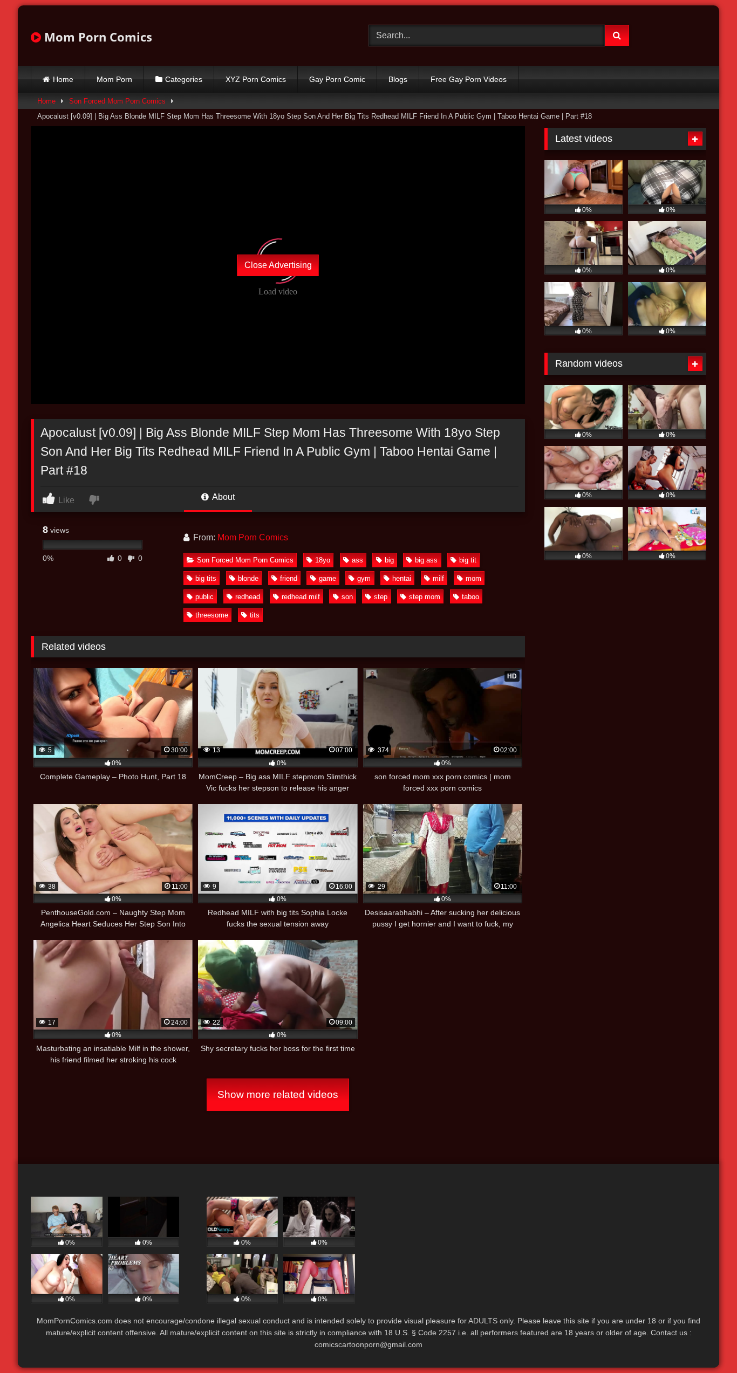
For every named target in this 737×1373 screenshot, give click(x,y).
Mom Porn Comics (96, 37)
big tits (205, 578)
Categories (183, 79)
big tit (467, 560)
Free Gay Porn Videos (469, 79)
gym (364, 578)
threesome (211, 615)
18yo (322, 560)
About (222, 497)
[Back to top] (703, 1340)
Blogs (397, 79)
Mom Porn (114, 79)
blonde (248, 578)
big (389, 560)
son (347, 597)
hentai (401, 578)
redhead (247, 597)
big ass (426, 560)
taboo (470, 597)
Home (63, 79)
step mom (424, 597)
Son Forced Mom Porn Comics (117, 101)
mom (473, 578)
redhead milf (301, 597)
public (204, 597)
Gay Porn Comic (337, 79)
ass (357, 560)
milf (438, 578)
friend (288, 578)
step (380, 597)
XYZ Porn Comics (256, 79)
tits (255, 615)
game (327, 578)
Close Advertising (278, 265)
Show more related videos (277, 1094)
